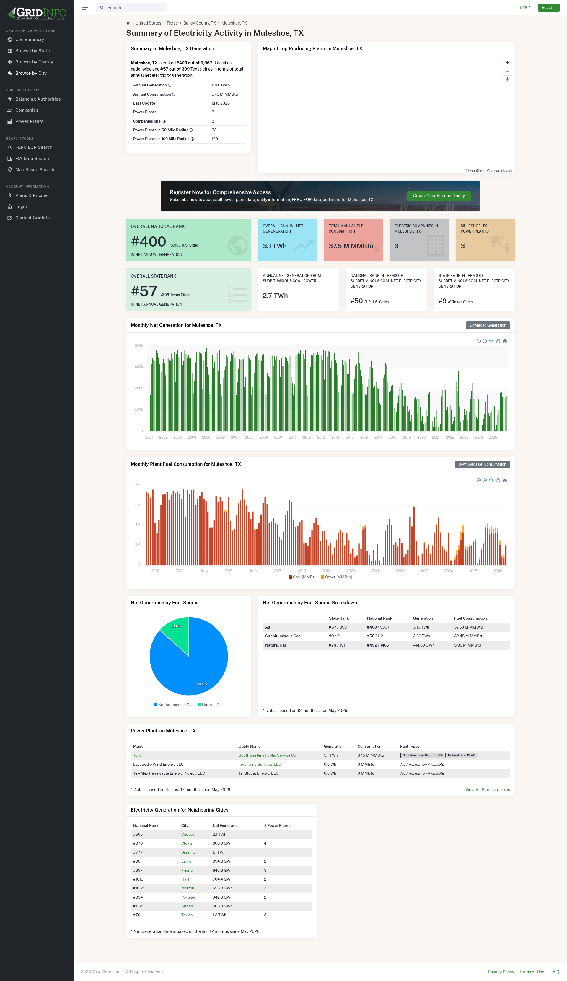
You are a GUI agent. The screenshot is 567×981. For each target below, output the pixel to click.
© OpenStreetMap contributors (489, 170)
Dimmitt (188, 852)
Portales (188, 897)
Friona (187, 870)
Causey (188, 834)
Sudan (187, 906)
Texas (172, 23)
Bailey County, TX (199, 23)
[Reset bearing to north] (507, 79)
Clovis (186, 843)
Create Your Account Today (439, 195)
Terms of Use (531, 971)
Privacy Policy (501, 971)
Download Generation (488, 325)
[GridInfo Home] (128, 23)
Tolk (137, 755)
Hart (185, 879)
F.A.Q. (555, 971)
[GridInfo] (36, 13)
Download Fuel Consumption (482, 464)
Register (549, 7)
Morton (187, 888)
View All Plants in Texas (487, 789)
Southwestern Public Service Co (267, 755)
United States (148, 23)
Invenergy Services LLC (260, 764)
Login (525, 7)
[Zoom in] (507, 62)
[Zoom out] (507, 71)
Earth (186, 861)
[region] (37, 500)
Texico (187, 915)
